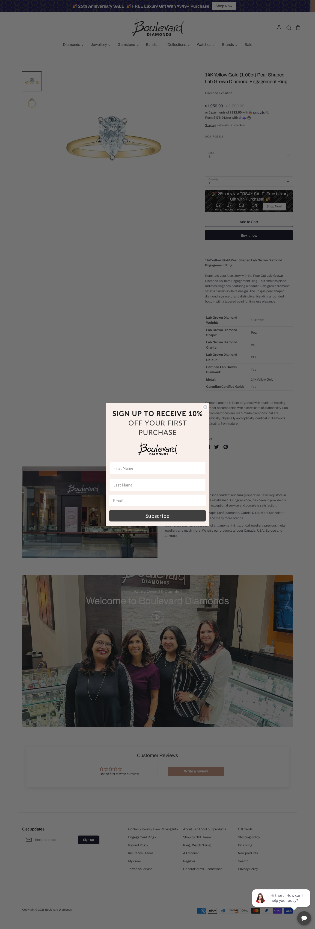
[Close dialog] (205, 407)
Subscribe (157, 515)
